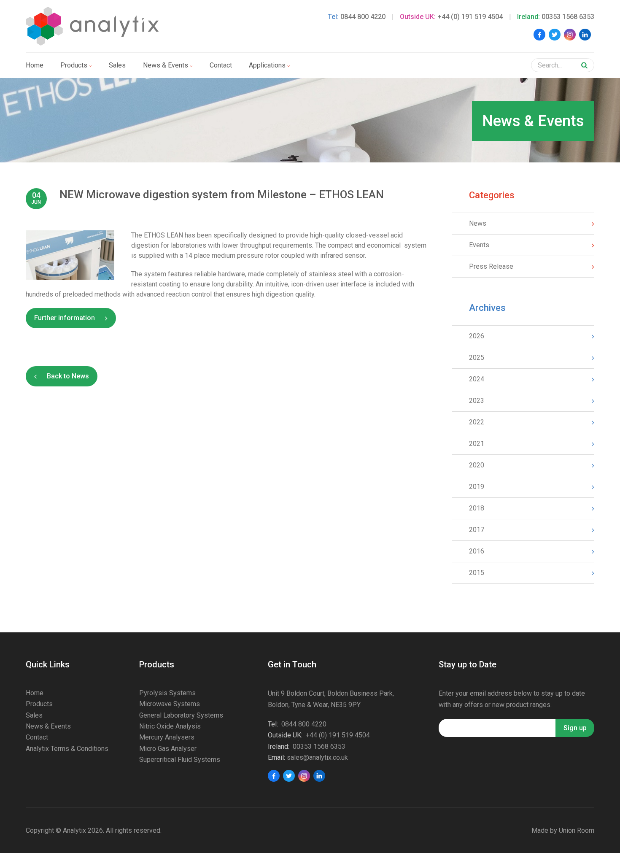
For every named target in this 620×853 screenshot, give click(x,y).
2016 (476, 551)
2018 (476, 508)
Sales (117, 65)
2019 (476, 487)
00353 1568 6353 (568, 17)
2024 (476, 379)
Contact (221, 65)
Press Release (491, 266)
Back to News (68, 376)
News (477, 223)
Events (479, 245)
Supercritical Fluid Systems (179, 760)
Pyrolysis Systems (167, 693)
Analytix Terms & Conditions (67, 749)
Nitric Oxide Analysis (170, 726)
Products (73, 65)
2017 (476, 530)
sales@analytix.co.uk (317, 757)
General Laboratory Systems (181, 715)
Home (34, 65)
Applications (267, 65)
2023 (476, 401)
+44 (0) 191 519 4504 (470, 17)
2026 (476, 336)
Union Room (576, 830)
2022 (476, 422)
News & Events (48, 726)
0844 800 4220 (362, 17)
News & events (165, 65)
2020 (476, 465)
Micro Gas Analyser (168, 749)
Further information (64, 318)
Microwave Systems (169, 704)
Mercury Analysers (166, 737)
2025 (476, 358)
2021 (476, 444)
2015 (476, 573)
